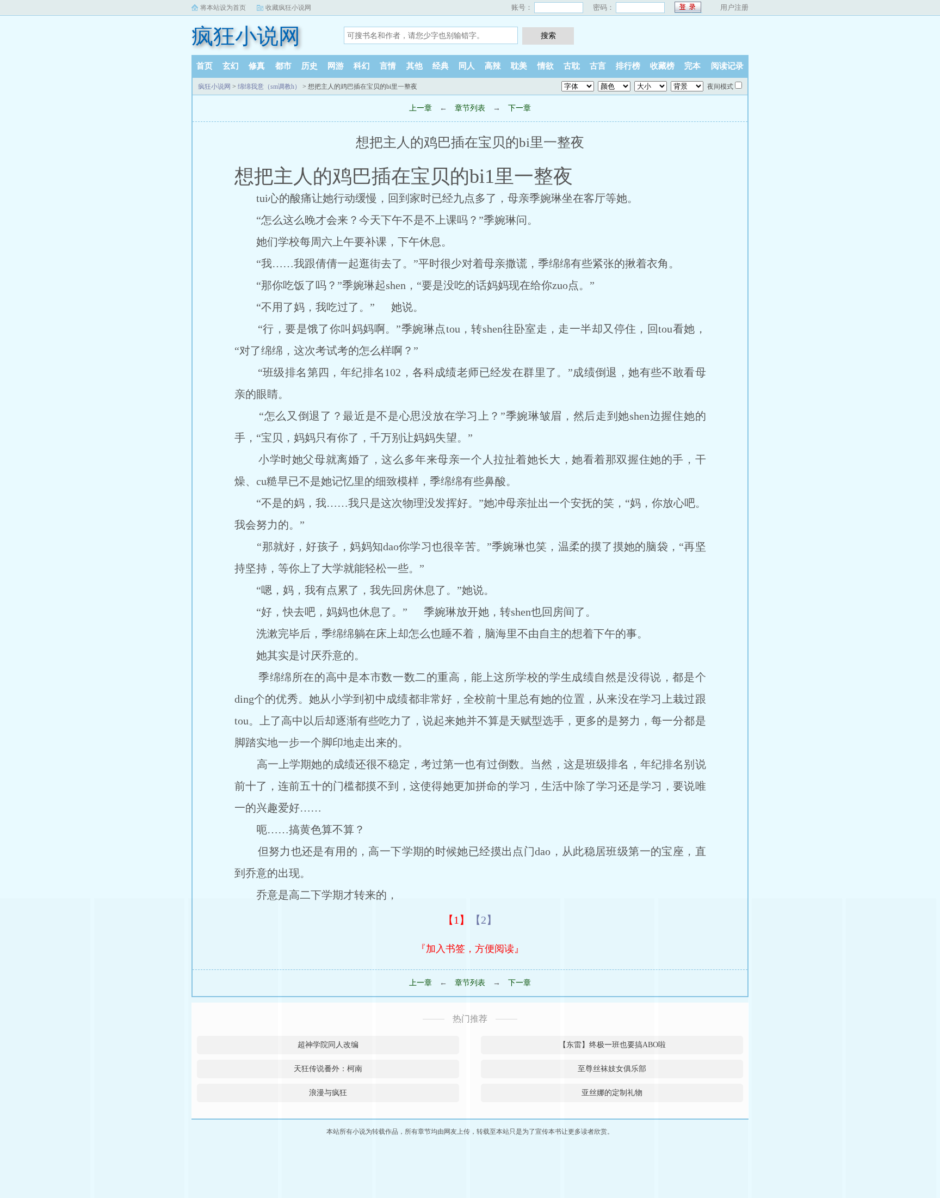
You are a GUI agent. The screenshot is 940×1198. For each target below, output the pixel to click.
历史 (309, 66)
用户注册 (734, 7)
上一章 (420, 108)
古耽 (572, 66)
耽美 (519, 66)
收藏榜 (662, 66)
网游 (335, 66)
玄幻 (230, 66)
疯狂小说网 (245, 36)
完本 (692, 66)
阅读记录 (727, 66)
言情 (388, 66)
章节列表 (470, 108)
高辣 (493, 66)
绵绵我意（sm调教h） (269, 86)
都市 (283, 66)
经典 (440, 66)
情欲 (545, 66)
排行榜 (628, 66)
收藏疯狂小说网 (288, 7)
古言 (598, 66)
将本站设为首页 (223, 7)
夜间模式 (720, 86)
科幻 (362, 66)
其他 (414, 66)
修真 (257, 66)
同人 (467, 66)
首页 (204, 66)
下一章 (519, 108)
